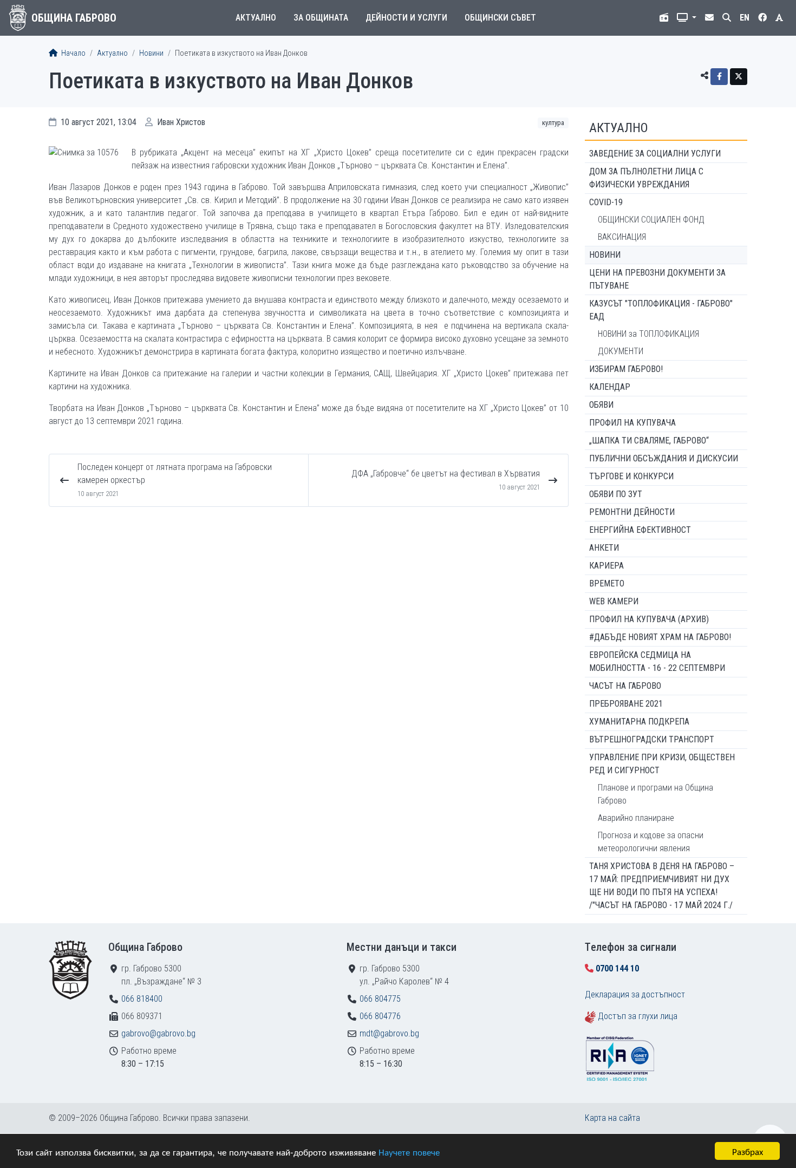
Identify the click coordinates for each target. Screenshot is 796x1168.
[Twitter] (738, 76)
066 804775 (380, 999)
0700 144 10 (617, 968)
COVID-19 (606, 202)
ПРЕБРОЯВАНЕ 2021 (626, 704)
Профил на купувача (632, 422)
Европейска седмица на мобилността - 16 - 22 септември (657, 661)
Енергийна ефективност (640, 530)
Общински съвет (500, 17)
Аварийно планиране (636, 818)
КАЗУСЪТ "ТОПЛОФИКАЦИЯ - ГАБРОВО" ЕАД (661, 310)
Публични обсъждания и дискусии (663, 458)
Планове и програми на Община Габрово (655, 794)
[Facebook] (719, 76)
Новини (151, 53)
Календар (609, 387)
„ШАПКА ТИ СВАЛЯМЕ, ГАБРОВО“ (649, 440)
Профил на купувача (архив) (649, 619)
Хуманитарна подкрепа (639, 721)
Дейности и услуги (406, 17)
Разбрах (747, 1151)
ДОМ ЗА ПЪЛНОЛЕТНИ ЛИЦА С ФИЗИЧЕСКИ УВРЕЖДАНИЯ (646, 178)
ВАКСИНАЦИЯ (622, 237)
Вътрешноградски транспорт (651, 739)
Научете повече (409, 1151)
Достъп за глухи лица (637, 1016)
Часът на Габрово (625, 686)
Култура (553, 123)
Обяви (601, 405)
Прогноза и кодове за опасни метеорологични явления (650, 841)
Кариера (606, 565)
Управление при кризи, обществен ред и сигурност (662, 763)
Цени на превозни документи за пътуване (657, 279)
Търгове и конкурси (631, 476)
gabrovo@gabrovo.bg (158, 1033)
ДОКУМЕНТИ (620, 351)
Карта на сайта (612, 1118)
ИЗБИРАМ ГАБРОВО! (626, 369)
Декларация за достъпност (635, 994)
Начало (73, 53)
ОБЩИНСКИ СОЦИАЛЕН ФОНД (651, 219)
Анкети (604, 548)
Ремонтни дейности (632, 512)
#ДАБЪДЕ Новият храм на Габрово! (660, 637)
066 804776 (380, 1016)
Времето (606, 583)
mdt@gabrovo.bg (389, 1033)
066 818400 (141, 999)
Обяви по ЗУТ (615, 494)
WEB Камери (613, 601)
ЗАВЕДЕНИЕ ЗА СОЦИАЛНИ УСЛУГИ (655, 153)
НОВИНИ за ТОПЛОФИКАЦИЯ (648, 334)
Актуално (256, 17)
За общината (320, 17)
